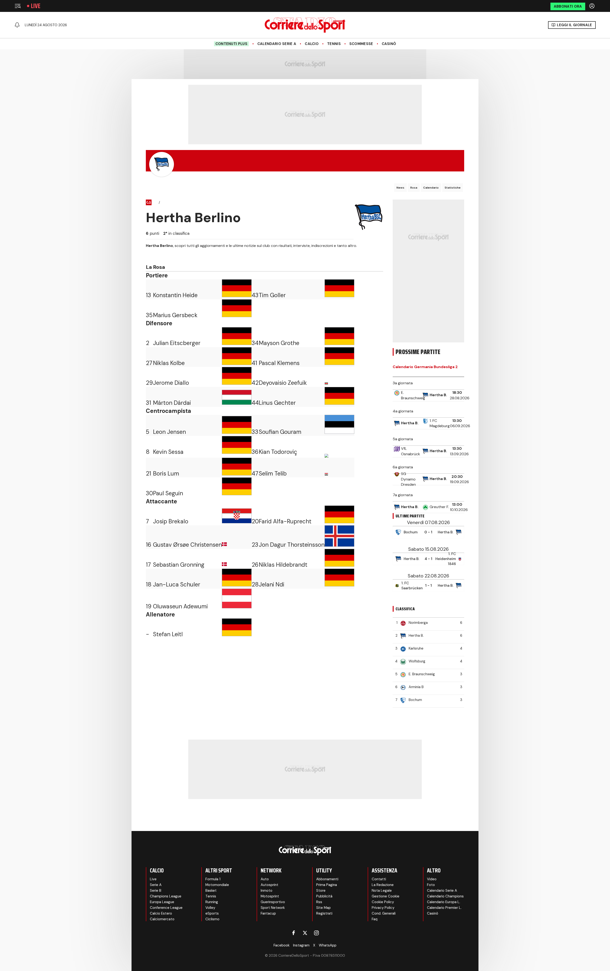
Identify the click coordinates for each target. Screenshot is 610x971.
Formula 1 (212, 879)
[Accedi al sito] (592, 6)
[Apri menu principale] (17, 6)
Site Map (323, 907)
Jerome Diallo (171, 382)
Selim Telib (273, 473)
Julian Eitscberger (176, 343)
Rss (319, 902)
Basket (211, 890)
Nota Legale (382, 890)
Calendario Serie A (276, 44)
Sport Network (273, 907)
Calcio (312, 44)
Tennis (334, 44)
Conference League (166, 907)
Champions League (165, 896)
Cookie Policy (383, 902)
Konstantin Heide (175, 295)
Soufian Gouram (280, 431)
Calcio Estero (161, 913)
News (400, 188)
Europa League (162, 902)
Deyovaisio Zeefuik (283, 382)
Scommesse (361, 44)
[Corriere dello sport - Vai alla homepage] (305, 25)
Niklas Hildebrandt (283, 564)
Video (432, 879)
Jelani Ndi (271, 584)
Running (211, 902)
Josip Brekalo (170, 521)
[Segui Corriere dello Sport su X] (305, 933)
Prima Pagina (326, 884)
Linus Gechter (277, 402)
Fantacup (268, 913)
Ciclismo (212, 919)
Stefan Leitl (168, 634)
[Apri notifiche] (17, 25)
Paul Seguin (168, 493)
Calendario (431, 188)
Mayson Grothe (279, 343)
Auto (265, 879)
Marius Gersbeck (175, 315)
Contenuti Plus (231, 43)
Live (35, 6)
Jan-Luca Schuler (176, 584)
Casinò (389, 44)
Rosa (413, 188)
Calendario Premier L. (444, 907)
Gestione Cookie (385, 896)
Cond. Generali (384, 913)
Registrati (324, 913)
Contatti (379, 879)
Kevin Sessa (168, 451)
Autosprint (269, 884)
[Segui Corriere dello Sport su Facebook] (293, 933)
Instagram (301, 945)
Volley (210, 907)
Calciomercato (162, 919)
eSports (212, 913)
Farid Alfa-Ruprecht (285, 521)
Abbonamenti (327, 879)
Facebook (282, 945)
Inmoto (266, 890)
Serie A (156, 884)
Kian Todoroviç (278, 451)
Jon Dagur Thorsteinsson (292, 544)
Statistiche (453, 188)
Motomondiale (217, 884)
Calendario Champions (445, 896)
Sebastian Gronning (178, 564)
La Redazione (383, 884)
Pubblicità (324, 896)
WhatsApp (327, 945)
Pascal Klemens (279, 363)
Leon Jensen (169, 431)
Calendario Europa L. (443, 902)
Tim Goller (272, 295)
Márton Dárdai (172, 402)
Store (320, 890)
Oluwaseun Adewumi (180, 606)
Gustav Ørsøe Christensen (187, 544)
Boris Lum (166, 473)
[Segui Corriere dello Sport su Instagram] (316, 933)
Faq (374, 919)
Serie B (155, 890)
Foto (431, 884)
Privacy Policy (383, 907)
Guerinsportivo (273, 902)
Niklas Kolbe (169, 363)
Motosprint (270, 896)
